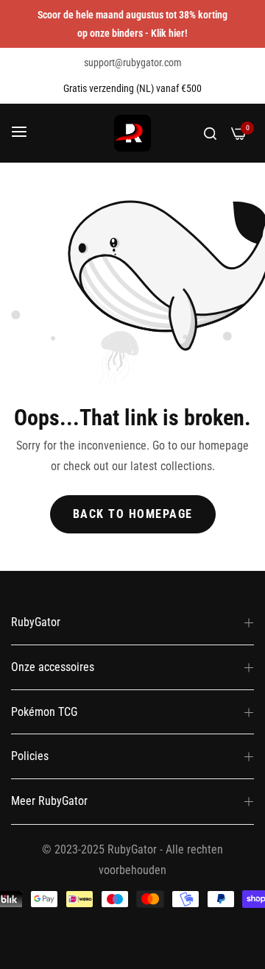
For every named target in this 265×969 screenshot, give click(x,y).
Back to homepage (133, 514)
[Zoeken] (210, 133)
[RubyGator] (132, 133)
